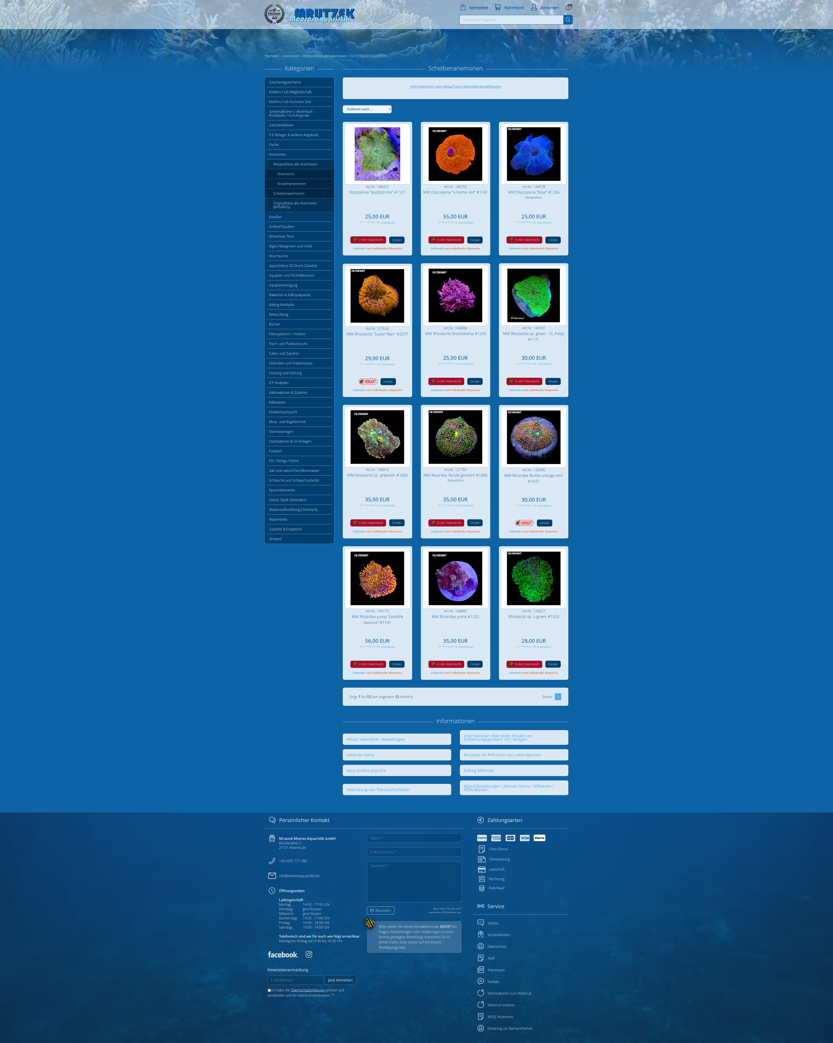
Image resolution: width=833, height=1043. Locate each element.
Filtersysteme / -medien (287, 334)
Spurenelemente (282, 490)
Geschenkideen (281, 125)
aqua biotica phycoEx (366, 770)
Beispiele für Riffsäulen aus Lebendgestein (502, 754)
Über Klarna (498, 849)
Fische (274, 144)
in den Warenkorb (370, 240)
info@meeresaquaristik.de (299, 875)
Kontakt (493, 981)
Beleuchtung (278, 314)
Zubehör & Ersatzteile (285, 529)
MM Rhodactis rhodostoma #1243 (455, 333)
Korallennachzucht (283, 412)
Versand (275, 538)
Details (397, 240)
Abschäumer (279, 255)
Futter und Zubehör (284, 353)
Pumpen (275, 451)
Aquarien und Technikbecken (291, 275)
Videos (493, 923)
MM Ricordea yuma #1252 (455, 616)
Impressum (496, 970)
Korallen (275, 216)
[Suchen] (568, 20)
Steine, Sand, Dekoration (288, 499)
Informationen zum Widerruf (509, 993)
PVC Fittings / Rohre (284, 460)
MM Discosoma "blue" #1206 (533, 192)
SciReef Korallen (281, 226)
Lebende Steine (361, 754)
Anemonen (277, 154)
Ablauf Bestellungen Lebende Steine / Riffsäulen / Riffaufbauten (509, 787)
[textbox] (511, 20)
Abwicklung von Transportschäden (378, 789)
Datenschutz (497, 946)
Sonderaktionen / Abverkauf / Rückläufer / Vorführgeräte (291, 113)
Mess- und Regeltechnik (287, 421)
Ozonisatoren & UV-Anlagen (290, 441)
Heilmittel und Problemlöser (291, 363)
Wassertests (278, 519)
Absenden (382, 910)
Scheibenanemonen (288, 193)
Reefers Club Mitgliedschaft (290, 92)
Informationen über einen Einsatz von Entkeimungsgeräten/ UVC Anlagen (498, 737)
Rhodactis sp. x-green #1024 (533, 616)
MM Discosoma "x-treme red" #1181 (455, 192)
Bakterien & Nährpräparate (290, 295)
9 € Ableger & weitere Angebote (293, 134)
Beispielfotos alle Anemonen (295, 164)
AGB (491, 958)
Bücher (274, 324)
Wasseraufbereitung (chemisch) (293, 509)
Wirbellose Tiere (281, 236)
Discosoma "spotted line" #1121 (377, 192)
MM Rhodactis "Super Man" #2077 (377, 334)
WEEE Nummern (500, 1016)
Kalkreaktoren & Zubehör (288, 392)
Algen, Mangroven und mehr (290, 246)
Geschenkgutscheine (285, 82)
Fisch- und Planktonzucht (288, 343)
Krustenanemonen (292, 183)
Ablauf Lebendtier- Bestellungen (376, 739)
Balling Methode (281, 304)
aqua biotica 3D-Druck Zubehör (293, 265)
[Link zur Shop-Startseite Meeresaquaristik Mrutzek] (308, 13)
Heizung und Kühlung (285, 373)
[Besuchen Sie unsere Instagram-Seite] (305, 956)
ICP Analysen (279, 382)
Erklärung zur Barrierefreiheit (510, 1028)
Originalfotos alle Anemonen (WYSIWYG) (295, 205)
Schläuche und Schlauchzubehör (294, 480)
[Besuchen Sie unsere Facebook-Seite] (282, 956)
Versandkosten (388, 222)
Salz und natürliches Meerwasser (294, 470)
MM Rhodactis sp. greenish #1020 (377, 475)
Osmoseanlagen (281, 431)
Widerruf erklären (501, 1005)
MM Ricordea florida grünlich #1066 (455, 475)
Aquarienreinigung (283, 285)
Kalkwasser (277, 402)
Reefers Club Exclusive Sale (290, 101)
